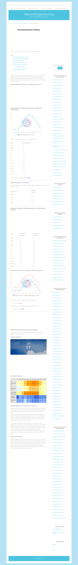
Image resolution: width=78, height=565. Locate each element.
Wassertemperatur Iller (56, 396)
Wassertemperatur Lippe (57, 365)
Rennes (53, 550)
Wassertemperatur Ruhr (56, 362)
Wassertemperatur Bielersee (57, 246)
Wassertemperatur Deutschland (58, 431)
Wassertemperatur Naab (57, 326)
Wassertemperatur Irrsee (57, 249)
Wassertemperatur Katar (57, 506)
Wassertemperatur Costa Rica (58, 498)
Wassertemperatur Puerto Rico (58, 509)
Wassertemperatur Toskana (57, 79)
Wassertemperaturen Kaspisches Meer (59, 149)
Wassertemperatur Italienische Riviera (59, 163)
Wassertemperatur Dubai (57, 88)
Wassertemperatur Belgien (57, 467)
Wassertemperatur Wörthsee (57, 251)
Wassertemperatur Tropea (57, 133)
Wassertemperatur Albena (57, 175)
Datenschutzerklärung (37, 558)
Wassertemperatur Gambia (57, 501)
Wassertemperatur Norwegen (57, 461)
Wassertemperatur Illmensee (57, 260)
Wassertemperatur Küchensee (58, 279)
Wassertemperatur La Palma (57, 198)
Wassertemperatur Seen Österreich (59, 436)
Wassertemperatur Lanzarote (57, 196)
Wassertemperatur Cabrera (57, 228)
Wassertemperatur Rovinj (57, 121)
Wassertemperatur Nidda (57, 356)
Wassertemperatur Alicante (57, 99)
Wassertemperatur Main (56, 320)
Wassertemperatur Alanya (57, 110)
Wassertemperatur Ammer (57, 407)
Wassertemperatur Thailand (57, 487)
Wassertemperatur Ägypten (57, 481)
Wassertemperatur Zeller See (57, 271)
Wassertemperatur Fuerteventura (58, 190)
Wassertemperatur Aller (56, 295)
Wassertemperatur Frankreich (58, 450)
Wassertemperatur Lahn (56, 314)
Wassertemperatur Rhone (57, 376)
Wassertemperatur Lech (56, 359)
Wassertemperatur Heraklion (57, 127)
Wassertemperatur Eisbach (57, 306)
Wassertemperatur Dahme (57, 410)
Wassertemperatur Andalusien (58, 119)
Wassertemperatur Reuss (57, 370)
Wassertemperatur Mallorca (57, 216)
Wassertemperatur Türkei (57, 475)
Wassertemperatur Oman (57, 484)
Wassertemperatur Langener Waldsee (59, 257)
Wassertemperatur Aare (56, 334)
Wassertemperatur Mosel (57, 323)
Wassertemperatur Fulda (57, 312)
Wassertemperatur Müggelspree (58, 415)
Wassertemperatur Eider (56, 404)
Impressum (42, 558)
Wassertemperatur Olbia (56, 130)
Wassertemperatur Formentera (58, 225)
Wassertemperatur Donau (57, 303)
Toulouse (54, 544)
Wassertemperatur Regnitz (57, 401)
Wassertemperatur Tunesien (57, 445)
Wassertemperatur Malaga (57, 105)
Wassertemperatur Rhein (57, 300)
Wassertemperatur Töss (56, 390)
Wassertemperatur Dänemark (57, 456)
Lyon (53, 547)
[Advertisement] (28, 42)
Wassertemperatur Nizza (57, 124)
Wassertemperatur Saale (57, 393)
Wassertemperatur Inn (56, 398)
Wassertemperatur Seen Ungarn (58, 439)
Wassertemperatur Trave (57, 342)
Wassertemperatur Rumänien (57, 515)
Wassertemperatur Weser (57, 345)
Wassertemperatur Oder (56, 340)
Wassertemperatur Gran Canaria (58, 193)
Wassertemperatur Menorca (57, 219)
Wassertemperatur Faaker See (58, 254)
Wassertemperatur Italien (57, 473)
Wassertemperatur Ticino (57, 418)
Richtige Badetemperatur (57, 529)
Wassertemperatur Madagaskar (58, 512)
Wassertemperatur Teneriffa (57, 187)
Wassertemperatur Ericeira (57, 158)
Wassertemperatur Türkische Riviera (59, 161)
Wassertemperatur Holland (57, 464)
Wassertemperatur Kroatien (57, 470)
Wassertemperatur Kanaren (57, 107)
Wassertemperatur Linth (56, 373)
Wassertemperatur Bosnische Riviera (59, 518)
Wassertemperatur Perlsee (57, 263)
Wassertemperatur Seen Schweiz (58, 433)
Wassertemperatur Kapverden (58, 135)
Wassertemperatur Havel (57, 317)
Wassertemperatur (17, 23)
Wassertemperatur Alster (57, 331)
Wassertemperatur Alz (56, 292)
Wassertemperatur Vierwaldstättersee (59, 240)
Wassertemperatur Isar (56, 337)
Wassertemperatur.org (39, 14)
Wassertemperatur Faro (56, 116)
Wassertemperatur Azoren (57, 138)
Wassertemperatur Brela (56, 172)
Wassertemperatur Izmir (56, 169)
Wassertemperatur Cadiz (57, 102)
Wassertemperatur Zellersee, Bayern (59, 268)
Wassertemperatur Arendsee (57, 243)
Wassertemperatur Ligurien (57, 82)
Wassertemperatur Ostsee (25, 23)
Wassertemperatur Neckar (57, 328)
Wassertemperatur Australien (57, 495)
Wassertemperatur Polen (57, 453)
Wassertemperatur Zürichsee (57, 277)
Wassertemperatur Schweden (57, 459)
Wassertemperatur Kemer (57, 113)
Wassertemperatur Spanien (57, 447)
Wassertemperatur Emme (57, 379)
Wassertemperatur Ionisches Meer (58, 166)
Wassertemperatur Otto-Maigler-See (59, 265)
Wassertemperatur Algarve (57, 85)
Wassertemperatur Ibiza (56, 222)
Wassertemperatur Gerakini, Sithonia (59, 155)
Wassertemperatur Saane (57, 387)
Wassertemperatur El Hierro (57, 204)
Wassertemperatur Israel (57, 478)
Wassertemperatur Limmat (57, 368)
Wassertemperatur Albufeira (57, 96)
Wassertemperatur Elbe (56, 309)
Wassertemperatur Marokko (57, 442)
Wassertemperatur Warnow (57, 348)
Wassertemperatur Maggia (57, 384)
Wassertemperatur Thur (56, 382)
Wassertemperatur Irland (57, 504)
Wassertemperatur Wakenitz (57, 351)
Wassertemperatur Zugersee (57, 274)
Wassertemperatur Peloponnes (58, 152)
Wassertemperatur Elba (56, 93)
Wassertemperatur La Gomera (58, 201)
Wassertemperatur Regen (57, 354)
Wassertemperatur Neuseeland (58, 492)
